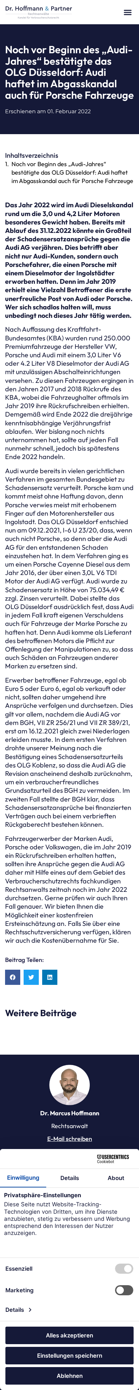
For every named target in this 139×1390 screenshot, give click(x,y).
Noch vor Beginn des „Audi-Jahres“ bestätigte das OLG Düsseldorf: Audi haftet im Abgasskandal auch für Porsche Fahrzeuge (72, 172)
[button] (127, 12)
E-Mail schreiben (69, 1139)
